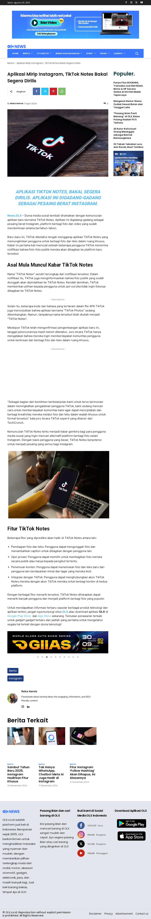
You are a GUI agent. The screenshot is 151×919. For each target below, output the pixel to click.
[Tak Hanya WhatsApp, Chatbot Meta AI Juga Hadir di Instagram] (52, 744)
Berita (10, 63)
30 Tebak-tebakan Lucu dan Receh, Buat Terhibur (128, 146)
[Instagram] (131, 3)
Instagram (15, 678)
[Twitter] (136, 3)
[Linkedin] (28, 705)
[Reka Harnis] (12, 698)
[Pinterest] (53, 91)
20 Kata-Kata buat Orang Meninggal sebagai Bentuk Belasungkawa (124, 133)
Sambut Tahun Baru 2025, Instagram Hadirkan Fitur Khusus (18, 774)
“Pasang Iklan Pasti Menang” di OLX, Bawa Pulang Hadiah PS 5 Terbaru (126, 118)
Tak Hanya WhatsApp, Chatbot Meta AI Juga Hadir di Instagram (51, 774)
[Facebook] (126, 3)
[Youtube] (141, 3)
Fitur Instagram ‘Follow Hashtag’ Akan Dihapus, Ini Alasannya (82, 772)
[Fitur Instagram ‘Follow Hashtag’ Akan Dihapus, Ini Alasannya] (83, 744)
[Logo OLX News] (16, 46)
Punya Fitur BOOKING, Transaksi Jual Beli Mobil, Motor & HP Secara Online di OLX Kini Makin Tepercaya (128, 89)
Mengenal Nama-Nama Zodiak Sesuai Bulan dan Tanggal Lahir (128, 104)
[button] (136, 53)
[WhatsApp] (62, 91)
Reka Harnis (16, 103)
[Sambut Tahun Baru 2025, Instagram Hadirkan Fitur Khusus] (20, 744)
